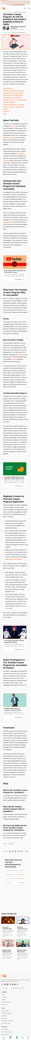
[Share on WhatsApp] (4, 851)
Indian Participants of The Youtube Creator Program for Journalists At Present (13, 107)
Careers (3, 999)
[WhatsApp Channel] (17, 984)
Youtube (5, 160)
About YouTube (8, 88)
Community (4, 1004)
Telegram (17, 1038)
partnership (20, 354)
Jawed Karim (10, 137)
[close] (29, 3)
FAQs (4, 114)
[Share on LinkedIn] (13, 851)
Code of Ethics (5, 1029)
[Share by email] (21, 851)
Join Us (7, 32)
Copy (23, 1038)
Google (13, 126)
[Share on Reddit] (18, 851)
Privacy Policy (5, 1010)
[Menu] (28, 8)
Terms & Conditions (6, 1013)
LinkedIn (10, 1038)
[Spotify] (15, 984)
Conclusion (6, 111)
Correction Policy (6, 1023)
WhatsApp (4, 1038)
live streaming (20, 153)
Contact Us (4, 997)
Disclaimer (4, 1018)
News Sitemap (5, 1034)
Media (14, 359)
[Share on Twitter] (7, 851)
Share (28, 1038)
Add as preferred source (20, 32)
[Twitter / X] (2, 984)
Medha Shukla (15, 26)
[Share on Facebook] (10, 851)
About (3, 994)
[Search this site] (24, 8)
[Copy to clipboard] (24, 851)
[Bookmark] (27, 851)
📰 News (11, 843)
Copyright (4, 1015)
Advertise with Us (6, 1002)
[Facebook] (5, 984)
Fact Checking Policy (7, 1031)
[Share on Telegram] (15, 851)
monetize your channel (15, 559)
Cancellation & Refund (7, 1020)
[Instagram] (10, 984)
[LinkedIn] (7, 984)
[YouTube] (12, 984)
